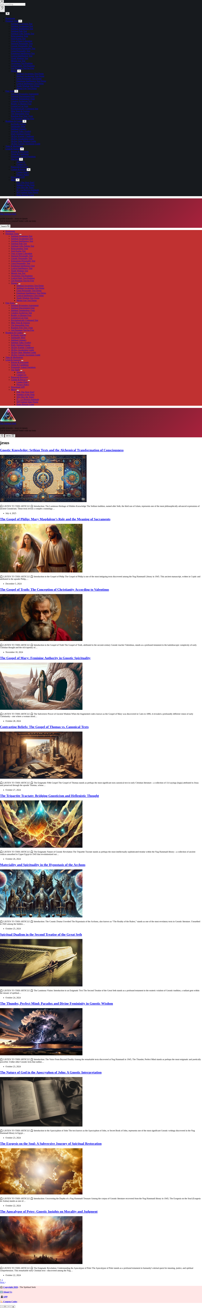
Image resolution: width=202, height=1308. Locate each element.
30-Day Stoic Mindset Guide (23, 352)
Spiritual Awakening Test (22, 238)
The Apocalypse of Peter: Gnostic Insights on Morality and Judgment (49, 1211)
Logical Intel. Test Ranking (23, 278)
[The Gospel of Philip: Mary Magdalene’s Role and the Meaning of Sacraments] (41, 572)
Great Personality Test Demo (28, 290)
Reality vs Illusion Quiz (21, 315)
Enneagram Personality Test (23, 261)
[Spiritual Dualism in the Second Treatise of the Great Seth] (41, 986)
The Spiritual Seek (8, 214)
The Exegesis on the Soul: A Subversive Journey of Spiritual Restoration (51, 1143)
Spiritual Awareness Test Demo (30, 285)
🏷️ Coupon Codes (8, 1301)
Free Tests (9, 303)
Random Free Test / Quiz (22, 328)
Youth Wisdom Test (19, 271)
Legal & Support (12, 360)
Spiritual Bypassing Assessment (24, 305)
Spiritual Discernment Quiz (23, 308)
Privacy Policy (22, 384)
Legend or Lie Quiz (19, 318)
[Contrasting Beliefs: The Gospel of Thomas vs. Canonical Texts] (41, 778)
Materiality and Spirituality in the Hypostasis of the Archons (42, 865)
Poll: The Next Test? (25, 392)
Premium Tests (11, 233)
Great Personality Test (20, 263)
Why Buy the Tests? (25, 397)
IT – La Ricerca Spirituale (27, 399)
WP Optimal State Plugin (27, 402)
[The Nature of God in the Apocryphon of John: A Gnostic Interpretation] (41, 1126)
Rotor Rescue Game (25, 404)
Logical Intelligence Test (21, 268)
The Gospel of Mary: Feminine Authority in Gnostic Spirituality (45, 658)
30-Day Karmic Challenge (22, 347)
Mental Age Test (18, 273)
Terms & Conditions (20, 365)
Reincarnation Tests (19, 248)
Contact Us (21, 375)
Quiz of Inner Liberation (21, 253)
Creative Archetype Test (21, 313)
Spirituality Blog (18, 337)
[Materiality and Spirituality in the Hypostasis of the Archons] (41, 916)
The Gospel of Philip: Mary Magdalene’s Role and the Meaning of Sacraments (55, 519)
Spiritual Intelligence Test (22, 241)
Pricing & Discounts (20, 362)
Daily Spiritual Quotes (20, 345)
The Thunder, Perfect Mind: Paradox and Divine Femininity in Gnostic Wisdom (56, 1003)
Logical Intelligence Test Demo (30, 295)
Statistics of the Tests (25, 394)
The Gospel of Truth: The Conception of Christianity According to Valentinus (54, 589)
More (13, 389)
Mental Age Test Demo (26, 300)
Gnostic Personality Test (21, 258)
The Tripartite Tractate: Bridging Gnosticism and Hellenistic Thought (49, 796)
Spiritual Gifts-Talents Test (22, 246)
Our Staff (15, 370)
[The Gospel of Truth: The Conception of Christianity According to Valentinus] (41, 640)
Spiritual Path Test (19, 243)
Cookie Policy (22, 382)
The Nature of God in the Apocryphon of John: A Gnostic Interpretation (51, 1072)
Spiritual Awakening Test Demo (30, 288)
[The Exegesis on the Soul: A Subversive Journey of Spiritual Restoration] (41, 1194)
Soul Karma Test (18, 251)
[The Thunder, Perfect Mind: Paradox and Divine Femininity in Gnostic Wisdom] (41, 1054)
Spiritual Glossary (19, 340)
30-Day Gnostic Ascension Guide (25, 355)
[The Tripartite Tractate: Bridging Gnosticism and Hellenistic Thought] (41, 847)
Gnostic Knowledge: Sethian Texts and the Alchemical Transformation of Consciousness (62, 450)
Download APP (18, 387)
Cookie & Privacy (19, 379)
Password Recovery (19, 377)
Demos (14, 283)
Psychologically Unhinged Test (24, 320)
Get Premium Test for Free (22, 281)
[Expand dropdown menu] (20, 234)
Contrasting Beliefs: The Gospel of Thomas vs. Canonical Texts (44, 727)
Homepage (10, 231)
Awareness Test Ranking (22, 276)
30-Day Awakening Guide (22, 350)
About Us (20, 372)
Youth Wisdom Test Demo (27, 298)
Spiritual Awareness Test (21, 236)
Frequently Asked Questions (23, 367)
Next (2, 1282)
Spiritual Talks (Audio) (21, 342)
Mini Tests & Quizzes (20, 323)
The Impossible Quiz (20, 325)
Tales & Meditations (14, 357)
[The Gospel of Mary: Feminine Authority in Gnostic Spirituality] (41, 709)
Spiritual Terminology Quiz (23, 310)
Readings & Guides (14, 332)
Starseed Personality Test (22, 256)
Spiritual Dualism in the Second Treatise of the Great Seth (41, 934)
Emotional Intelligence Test (23, 266)
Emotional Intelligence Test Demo (31, 293)
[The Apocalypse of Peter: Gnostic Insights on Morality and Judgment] (41, 1263)
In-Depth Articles (18, 335)
